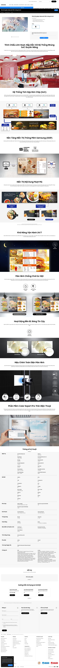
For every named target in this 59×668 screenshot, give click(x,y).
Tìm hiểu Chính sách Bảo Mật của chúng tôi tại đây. (7, 663)
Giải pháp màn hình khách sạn (16, 643)
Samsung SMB (14, 647)
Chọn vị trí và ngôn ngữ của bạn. (33, 1)
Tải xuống (29, 451)
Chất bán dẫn (26, 653)
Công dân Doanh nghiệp (51, 643)
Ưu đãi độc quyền (38, 639)
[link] (55, 8)
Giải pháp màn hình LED (16, 642)
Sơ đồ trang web (22, 666)
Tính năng (2, 12)
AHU (13, 646)
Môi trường (49, 638)
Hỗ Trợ (37, 646)
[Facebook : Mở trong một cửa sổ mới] (54, 666)
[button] (53, 8)
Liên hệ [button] (44, 37)
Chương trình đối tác (27, 650)
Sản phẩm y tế (26, 654)
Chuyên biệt (2, 642)
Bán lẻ (25, 639)
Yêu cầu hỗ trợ (43, 613)
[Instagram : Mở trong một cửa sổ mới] (55, 666)
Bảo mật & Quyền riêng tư (51, 639)
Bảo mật (18, 666)
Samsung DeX (14, 639)
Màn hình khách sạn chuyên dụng (5, 646)
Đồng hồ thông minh (3, 651)
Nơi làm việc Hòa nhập (51, 642)
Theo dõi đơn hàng (38, 643)
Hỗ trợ (12, 12)
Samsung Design (50, 658)
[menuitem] (10, 5)
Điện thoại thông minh (4, 638)
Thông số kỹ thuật (7, 12)
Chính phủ (26, 642)
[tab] (11, 36)
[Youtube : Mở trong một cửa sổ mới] (57, 666)
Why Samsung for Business (39, 638)
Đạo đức (49, 657)
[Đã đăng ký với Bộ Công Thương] (39, 663)
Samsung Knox (15, 638)
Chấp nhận (10, 665)
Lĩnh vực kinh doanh (50, 650)
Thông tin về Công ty (50, 649)
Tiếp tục (54, 1)
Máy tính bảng (3, 639)
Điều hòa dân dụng (3, 647)
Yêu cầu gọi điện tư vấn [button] (25, 613)
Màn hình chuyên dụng (4, 643)
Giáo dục (26, 638)
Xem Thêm (29, 579)
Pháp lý (15, 666)
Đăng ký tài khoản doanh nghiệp (40, 642)
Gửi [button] (4, 630)
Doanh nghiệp (26, 643)
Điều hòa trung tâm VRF (4, 650)
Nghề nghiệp (49, 653)
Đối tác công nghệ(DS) (27, 649)
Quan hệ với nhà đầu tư (51, 654)
